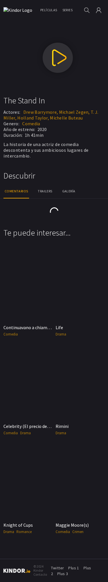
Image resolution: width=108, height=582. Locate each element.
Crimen (78, 531)
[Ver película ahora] (58, 58)
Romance (24, 531)
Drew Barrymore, (40, 112)
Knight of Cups (18, 525)
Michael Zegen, (74, 112)
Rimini (62, 426)
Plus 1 (73, 567)
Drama (61, 334)
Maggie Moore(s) (72, 525)
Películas (48, 10)
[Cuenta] (99, 10)
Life (59, 327)
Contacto (40, 574)
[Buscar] (87, 10)
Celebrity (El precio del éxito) (32, 426)
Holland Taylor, (33, 118)
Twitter (57, 567)
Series (67, 10)
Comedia (31, 123)
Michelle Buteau (66, 118)
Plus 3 (62, 573)
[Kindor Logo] (19, 10)
